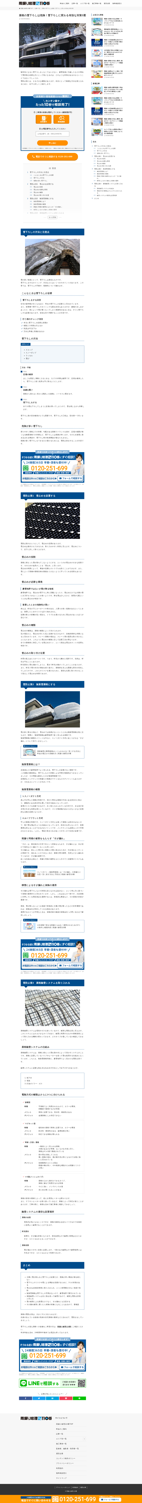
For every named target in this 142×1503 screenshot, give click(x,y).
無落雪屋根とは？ (40, 201)
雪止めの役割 (38, 187)
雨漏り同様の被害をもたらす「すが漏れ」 (48, 207)
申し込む (52, 143)
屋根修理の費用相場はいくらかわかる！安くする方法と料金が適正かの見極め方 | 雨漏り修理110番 (59, 752)
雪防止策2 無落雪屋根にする (42, 198)
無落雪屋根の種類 (40, 204)
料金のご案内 (61, 1429)
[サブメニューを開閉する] (84, 1438)
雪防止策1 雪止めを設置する (42, 184)
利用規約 (59, 1468)
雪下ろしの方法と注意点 (39, 172)
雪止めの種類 (38, 192)
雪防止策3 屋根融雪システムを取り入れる (47, 213)
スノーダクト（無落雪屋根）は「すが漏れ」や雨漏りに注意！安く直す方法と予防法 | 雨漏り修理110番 (59, 873)
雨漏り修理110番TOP (64, 1424)
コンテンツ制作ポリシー (65, 1458)
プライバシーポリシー (65, 1463)
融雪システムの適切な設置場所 (107, 195)
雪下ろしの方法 (39, 178)
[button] (25, 1398)
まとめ (96, 198)
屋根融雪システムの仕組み (105, 188)
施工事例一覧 (61, 1444)
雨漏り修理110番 (64, 1326)
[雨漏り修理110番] (34, 3)
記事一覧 (59, 1434)
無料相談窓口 (61, 1473)
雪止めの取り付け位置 (41, 195)
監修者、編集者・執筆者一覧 (67, 1448)
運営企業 (59, 1453)
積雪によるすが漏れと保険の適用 (45, 209)
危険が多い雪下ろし (40, 181)
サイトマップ (61, 1478)
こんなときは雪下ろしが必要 (44, 175)
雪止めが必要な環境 (40, 189)
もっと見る (52, 217)
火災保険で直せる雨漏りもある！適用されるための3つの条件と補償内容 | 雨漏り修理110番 (58, 926)
